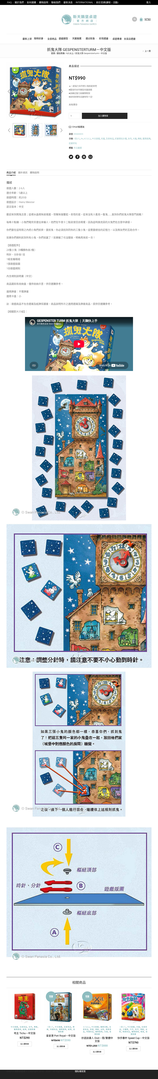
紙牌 (25, 1029)
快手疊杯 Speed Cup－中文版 (133, 1038)
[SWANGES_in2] (51, 130)
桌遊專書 (117, 38)
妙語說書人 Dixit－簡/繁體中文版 (97, 1039)
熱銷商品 (126, 1032)
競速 (142, 1032)
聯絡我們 (55, 2)
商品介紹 (11, 172)
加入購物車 (103, 115)
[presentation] (8, 91)
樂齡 (140, 138)
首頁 (53, 53)
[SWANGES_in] (35, 130)
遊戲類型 (63, 38)
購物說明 (43, 2)
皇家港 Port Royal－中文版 (61, 1035)
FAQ (9, 2)
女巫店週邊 (129, 38)
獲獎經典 (147, 138)
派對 (102, 1029)
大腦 (135, 138)
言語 (106, 1032)
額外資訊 (22, 172)
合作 (130, 138)
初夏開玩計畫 (121, 138)
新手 (137, 1029)
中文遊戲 (96, 138)
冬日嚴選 (78, 147)
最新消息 (68, 2)
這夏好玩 (73, 143)
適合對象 (90, 38)
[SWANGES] (20, 130)
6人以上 (70, 53)
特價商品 (54, 1029)
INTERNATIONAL (84, 2)
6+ (82, 138)
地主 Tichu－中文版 (24, 1033)
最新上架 (27, 38)
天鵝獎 (125, 1029)
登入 (148, 2)
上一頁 (148, 51)
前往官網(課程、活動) (107, 2)
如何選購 (31, 2)
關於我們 (19, 2)
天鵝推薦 (76, 38)
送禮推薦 (31, 1029)
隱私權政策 (80, 1071)
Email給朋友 (78, 126)
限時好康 (38, 38)
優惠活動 (104, 1027)
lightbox (12, 115)
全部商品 (52, 38)
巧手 (132, 1029)
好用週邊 (103, 38)
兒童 (103, 138)
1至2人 (77, 138)
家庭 (92, 1029)
